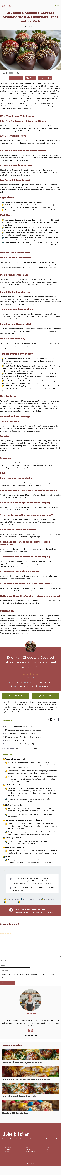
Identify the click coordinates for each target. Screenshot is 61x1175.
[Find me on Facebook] (29, 1030)
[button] (55, 5)
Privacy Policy (30, 1151)
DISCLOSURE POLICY (31, 1156)
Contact (29, 1149)
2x (54, 719)
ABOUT (28, 1147)
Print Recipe (30, 78)
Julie (35, 26)
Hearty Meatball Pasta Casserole (19, 1096)
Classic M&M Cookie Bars (15, 1113)
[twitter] (48, 1149)
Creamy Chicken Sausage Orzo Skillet (22, 1062)
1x (51, 719)
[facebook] (48, 1151)
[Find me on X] (32, 1030)
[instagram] (48, 1147)
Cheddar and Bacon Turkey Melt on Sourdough (26, 1079)
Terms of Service (31, 1154)
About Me (30, 1013)
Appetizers (7, 1149)
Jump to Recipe (16, 78)
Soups (6, 1156)
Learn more (30, 1035)
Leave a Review (45, 78)
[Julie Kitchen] (7, 5)
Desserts (7, 1151)
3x (57, 719)
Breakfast (7, 1154)
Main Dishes (7, 1147)
